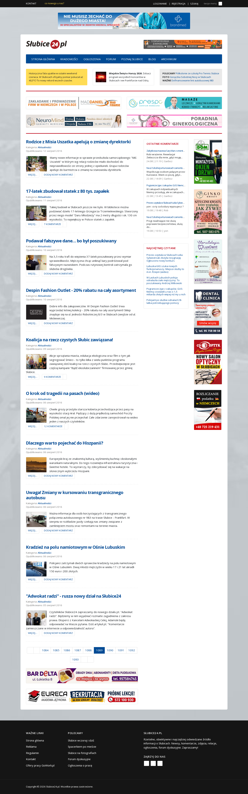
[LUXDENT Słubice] (208, 261)
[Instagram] (153, 763)
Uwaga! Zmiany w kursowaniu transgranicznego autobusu (74, 495)
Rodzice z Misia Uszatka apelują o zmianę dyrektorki (78, 142)
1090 (110, 650)
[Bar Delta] (82, 675)
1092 (131, 650)
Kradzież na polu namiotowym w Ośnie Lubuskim (75, 547)
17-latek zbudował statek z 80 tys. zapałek (67, 191)
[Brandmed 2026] (124, 20)
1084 (45, 650)
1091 (121, 650)
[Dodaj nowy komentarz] (65, 224)
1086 (67, 650)
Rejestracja (178, 3)
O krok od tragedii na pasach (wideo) (62, 393)
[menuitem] (43, 58)
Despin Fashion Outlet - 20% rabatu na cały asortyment (81, 290)
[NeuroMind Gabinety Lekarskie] (73, 121)
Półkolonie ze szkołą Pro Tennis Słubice (197, 73)
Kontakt (31, 3)
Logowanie (160, 3)
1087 (77, 650)
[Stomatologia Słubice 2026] (183, 44)
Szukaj (194, 3)
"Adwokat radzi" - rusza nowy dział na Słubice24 (73, 596)
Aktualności (44, 147)
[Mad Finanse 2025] (73, 102)
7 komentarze (52, 224)
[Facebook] (146, 763)
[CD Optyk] (208, 362)
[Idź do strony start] (30, 650)
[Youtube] (159, 763)
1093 (75, 659)
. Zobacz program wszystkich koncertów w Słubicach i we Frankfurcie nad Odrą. (130, 77)
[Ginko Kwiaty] (208, 211)
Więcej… (32, 174)
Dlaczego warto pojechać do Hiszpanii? (64, 443)
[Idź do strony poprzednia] (36, 650)
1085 (56, 650)
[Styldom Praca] (208, 161)
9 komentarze (52, 376)
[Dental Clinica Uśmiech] (208, 311)
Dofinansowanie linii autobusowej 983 (193, 80)
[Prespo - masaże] (174, 102)
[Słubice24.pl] (46, 44)
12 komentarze (53, 426)
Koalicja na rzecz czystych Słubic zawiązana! (69, 340)
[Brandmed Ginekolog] (174, 120)
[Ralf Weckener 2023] (207, 409)
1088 (88, 650)
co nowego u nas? (54, 3)
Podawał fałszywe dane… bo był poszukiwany (71, 241)
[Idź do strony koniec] (90, 659)
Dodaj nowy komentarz (58, 174)
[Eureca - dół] (82, 696)
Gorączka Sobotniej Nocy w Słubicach (190, 77)
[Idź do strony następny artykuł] (84, 659)
